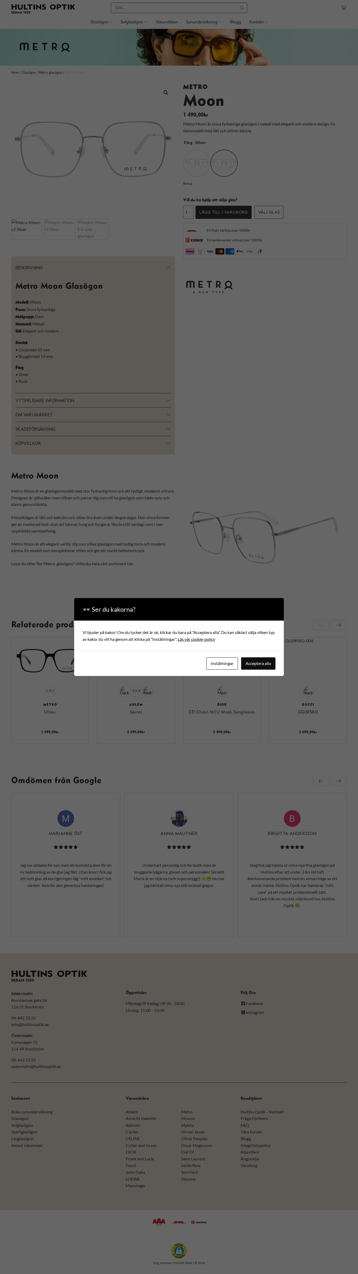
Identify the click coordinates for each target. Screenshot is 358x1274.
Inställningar (222, 663)
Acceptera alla (258, 663)
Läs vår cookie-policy (196, 639)
